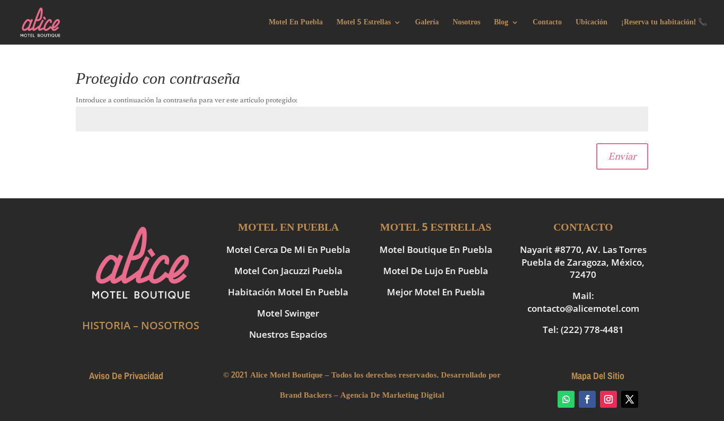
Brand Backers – (309, 395)
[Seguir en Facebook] (587, 399)
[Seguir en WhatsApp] (566, 399)
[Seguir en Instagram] (608, 399)
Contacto (547, 24)
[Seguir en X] (629, 399)
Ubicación (591, 24)
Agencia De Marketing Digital (392, 395)
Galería (427, 24)
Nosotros (466, 24)
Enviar (622, 156)
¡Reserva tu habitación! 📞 (664, 24)
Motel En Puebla (296, 24)
